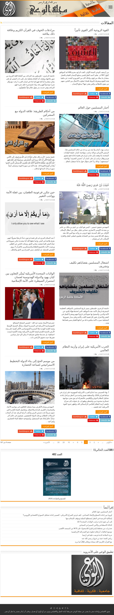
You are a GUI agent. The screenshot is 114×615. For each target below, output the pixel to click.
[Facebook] (65, 608)
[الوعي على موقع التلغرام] (51, 608)
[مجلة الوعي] (57, 8)
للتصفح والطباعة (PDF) (57, 499)
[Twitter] (62, 608)
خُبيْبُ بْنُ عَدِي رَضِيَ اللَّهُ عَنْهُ (93, 185)
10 (69, 442)
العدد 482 (57, 454)
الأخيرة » (46, 442)
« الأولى (109, 442)
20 (64, 442)
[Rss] (68, 608)
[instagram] (54, 608)
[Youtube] (60, 608)
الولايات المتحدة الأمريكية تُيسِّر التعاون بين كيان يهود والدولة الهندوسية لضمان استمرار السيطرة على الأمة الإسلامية (30, 277)
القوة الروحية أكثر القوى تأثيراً (92, 30)
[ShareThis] (57, 608)
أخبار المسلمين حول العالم (93, 107)
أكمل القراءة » (102, 89)
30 (58, 442)
